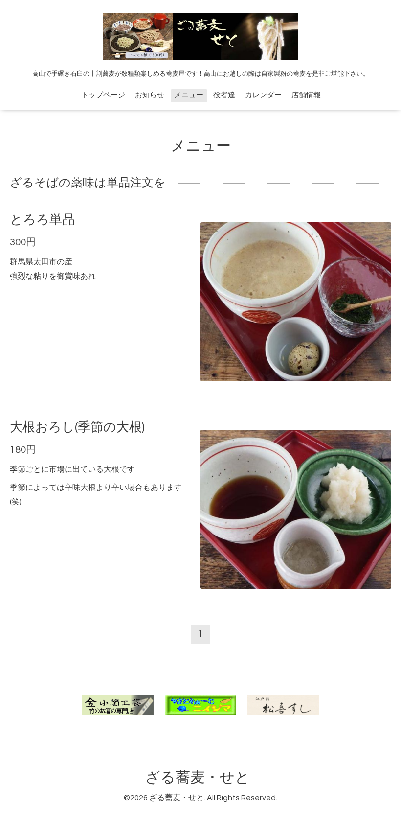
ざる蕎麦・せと (197, 777)
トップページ (103, 95)
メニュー (188, 95)
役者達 (224, 95)
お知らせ (149, 95)
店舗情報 (306, 95)
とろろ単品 (42, 219)
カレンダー (263, 95)
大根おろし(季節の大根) (77, 427)
